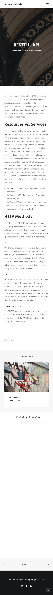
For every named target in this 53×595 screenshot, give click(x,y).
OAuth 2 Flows (14, 400)
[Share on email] (39, 417)
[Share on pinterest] (23, 417)
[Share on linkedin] (26, 417)
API (7, 340)
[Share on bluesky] (32, 417)
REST (12, 340)
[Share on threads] (20, 417)
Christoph (37, 51)
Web (26, 51)
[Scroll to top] (48, 590)
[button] (47, 4)
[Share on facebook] (13, 417)
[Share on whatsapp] (29, 417)
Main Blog (26, 564)
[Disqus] (26, 454)
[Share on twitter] (16, 417)
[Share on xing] (36, 417)
